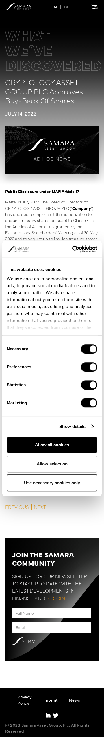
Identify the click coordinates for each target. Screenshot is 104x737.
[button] (94, 7)
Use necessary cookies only (52, 482)
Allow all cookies (52, 444)
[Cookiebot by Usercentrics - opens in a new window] (73, 249)
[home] (18, 6)
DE (66, 7)
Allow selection (52, 463)
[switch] (89, 367)
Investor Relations (55, 727)
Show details (72, 426)
